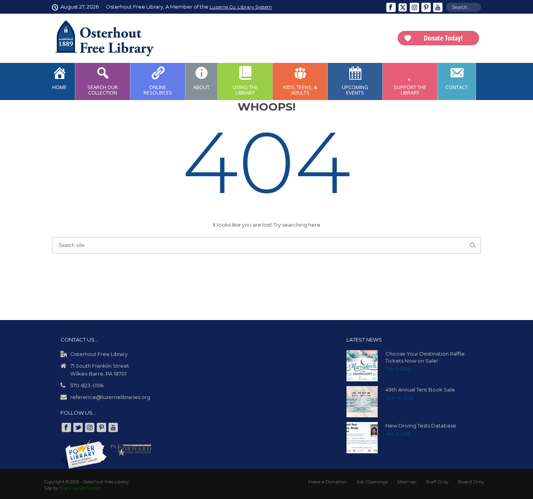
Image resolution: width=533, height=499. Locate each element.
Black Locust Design (80, 488)
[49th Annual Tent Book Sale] (362, 401)
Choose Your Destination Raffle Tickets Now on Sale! (425, 357)
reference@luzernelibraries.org (110, 397)
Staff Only (437, 482)
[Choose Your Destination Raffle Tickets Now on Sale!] (362, 365)
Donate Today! (443, 38)
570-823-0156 (86, 385)
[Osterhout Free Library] (100, 38)
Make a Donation (327, 482)
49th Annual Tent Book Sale (420, 389)
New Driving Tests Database (421, 425)
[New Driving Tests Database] (362, 437)
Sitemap (406, 482)
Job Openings (372, 482)
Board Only (471, 482)
